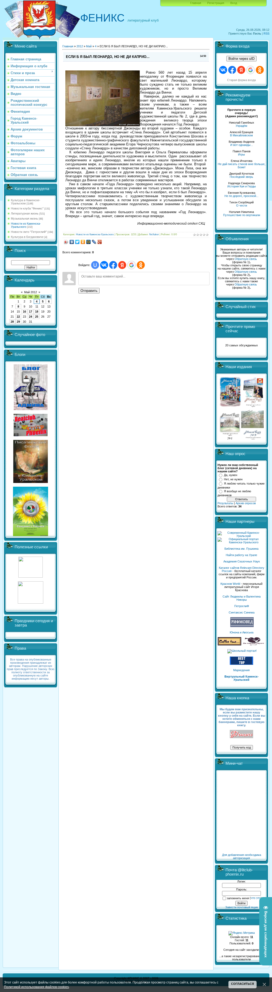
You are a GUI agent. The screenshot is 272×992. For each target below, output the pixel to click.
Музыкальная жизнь (24, 218)
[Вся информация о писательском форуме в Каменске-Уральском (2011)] (30, 482)
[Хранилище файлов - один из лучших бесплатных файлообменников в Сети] (30, 602)
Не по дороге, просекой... (241, 195)
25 (36, 316)
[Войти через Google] (131, 265)
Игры (241, 154)
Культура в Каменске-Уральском (25, 202)
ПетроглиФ (241, 606)
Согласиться (242, 983)
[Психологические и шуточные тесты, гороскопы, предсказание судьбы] (30, 576)
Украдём (241, 125)
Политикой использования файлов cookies (36, 987)
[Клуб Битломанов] (31, 435)
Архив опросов (246, 503)
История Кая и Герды (241, 186)
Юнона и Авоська (241, 632)
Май (89, 46)
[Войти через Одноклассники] (141, 265)
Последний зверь (241, 176)
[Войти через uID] (95, 265)
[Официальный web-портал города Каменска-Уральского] (241, 542)
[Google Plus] (100, 241)
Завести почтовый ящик (241, 907)
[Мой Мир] (88, 241)
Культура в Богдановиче (27, 236)
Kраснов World (230, 583)
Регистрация (215, 3)
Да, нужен (230, 475)
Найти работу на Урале (241, 555)
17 (30, 311)
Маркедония (241, 670)
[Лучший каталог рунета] (241, 663)
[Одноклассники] (83, 241)
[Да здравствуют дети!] (253, 644)
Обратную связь (246, 258)
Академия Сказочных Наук (241, 561)
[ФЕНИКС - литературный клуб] (241, 734)
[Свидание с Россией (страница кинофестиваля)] (30, 535)
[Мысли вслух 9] (252, 438)
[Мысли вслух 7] (253, 406)
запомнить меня (238, 898)
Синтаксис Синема (241, 612)
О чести (241, 205)
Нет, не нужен (233, 479)
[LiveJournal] (94, 241)
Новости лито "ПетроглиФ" (29, 231)
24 (30, 316)
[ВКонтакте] (72, 241)
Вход (233, 3)
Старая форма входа (241, 80)
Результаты (225, 503)
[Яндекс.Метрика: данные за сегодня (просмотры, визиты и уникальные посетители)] (241, 933)
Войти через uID (241, 59)
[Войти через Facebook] (113, 265)
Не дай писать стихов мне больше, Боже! (241, 165)
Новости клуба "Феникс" (27, 208)
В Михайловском (241, 135)
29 (18, 321)
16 (24, 311)
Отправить (88, 291)
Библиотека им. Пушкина (241, 548)
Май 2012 (30, 292)
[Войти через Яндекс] (122, 265)
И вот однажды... (241, 144)
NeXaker (154, 234)
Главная (195, 3)
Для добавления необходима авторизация (241, 856)
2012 (79, 46)
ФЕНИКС (102, 18)
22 (18, 316)
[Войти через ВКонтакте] (104, 265)
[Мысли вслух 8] (229, 438)
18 (36, 311)
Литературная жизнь (25, 213)
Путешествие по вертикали (241, 215)
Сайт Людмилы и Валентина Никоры (242, 598)
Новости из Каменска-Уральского (26, 225)
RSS (266, 33)
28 (12, 321)
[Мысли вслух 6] (230, 406)
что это (256, 898)
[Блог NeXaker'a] (31, 409)
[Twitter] (77, 241)
